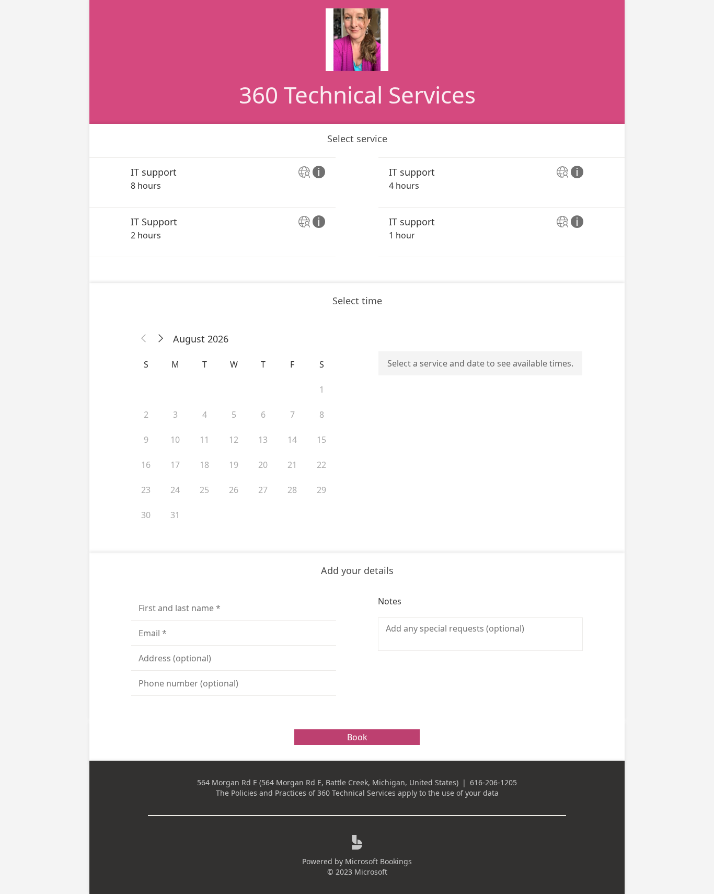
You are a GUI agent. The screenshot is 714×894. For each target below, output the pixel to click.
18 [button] (204, 465)
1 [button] (321, 389)
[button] (143, 339)
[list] (357, 207)
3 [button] (175, 414)
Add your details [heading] (357, 570)
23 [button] (146, 490)
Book (357, 737)
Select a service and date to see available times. (480, 363)
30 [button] (146, 515)
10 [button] (175, 439)
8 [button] (321, 414)
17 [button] (175, 465)
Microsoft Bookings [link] (378, 861)
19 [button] (233, 465)
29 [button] (321, 490)
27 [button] (263, 490)
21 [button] (292, 465)
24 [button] (175, 490)
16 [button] (146, 465)
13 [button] (263, 439)
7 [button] (292, 414)
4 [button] (204, 414)
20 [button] (263, 465)
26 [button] (233, 490)
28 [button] (292, 490)
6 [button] (263, 414)
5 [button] (234, 414)
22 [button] (321, 465)
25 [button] (204, 490)
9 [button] (146, 439)
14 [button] (292, 439)
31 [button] (175, 515)
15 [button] (321, 439)
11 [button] (204, 439)
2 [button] (146, 414)
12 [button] (233, 439)
